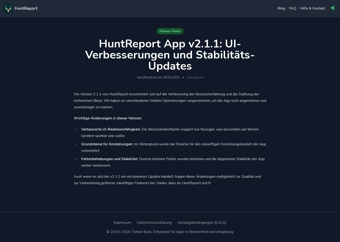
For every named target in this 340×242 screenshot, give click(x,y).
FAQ (292, 8)
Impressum (122, 222)
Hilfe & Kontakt (312, 8)
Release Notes (170, 31)
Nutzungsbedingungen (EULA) (201, 222)
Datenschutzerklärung (154, 222)
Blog (281, 8)
